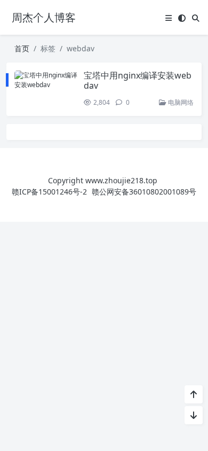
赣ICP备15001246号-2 (49, 191)
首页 (21, 48)
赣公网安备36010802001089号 (144, 191)
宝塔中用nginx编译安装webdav (137, 80)
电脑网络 (180, 102)
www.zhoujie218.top (121, 180)
